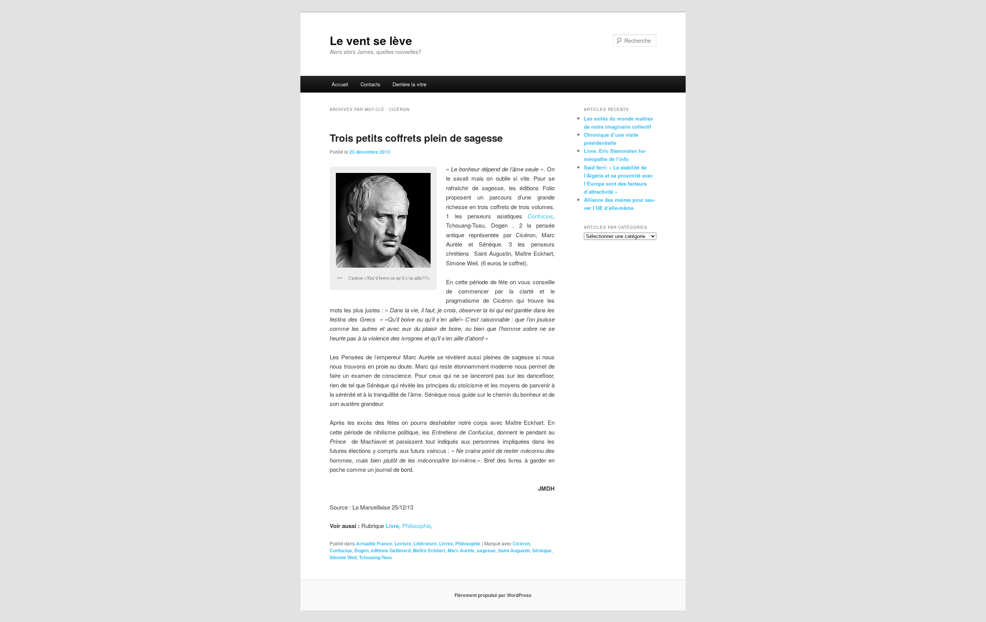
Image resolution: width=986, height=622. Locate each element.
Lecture (402, 543)
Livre (392, 525)
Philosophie (416, 525)
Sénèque (542, 550)
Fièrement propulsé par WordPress (493, 595)
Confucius (540, 216)
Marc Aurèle (461, 550)
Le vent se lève (371, 40)
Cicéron (521, 543)
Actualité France (374, 543)
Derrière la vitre (409, 84)
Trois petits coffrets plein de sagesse (416, 138)
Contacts (371, 84)
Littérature (425, 543)
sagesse (486, 550)
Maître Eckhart (429, 550)
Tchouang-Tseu (375, 557)
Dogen (361, 550)
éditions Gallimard (391, 550)
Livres (446, 543)
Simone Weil (343, 557)
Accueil (340, 84)
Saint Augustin (514, 550)
